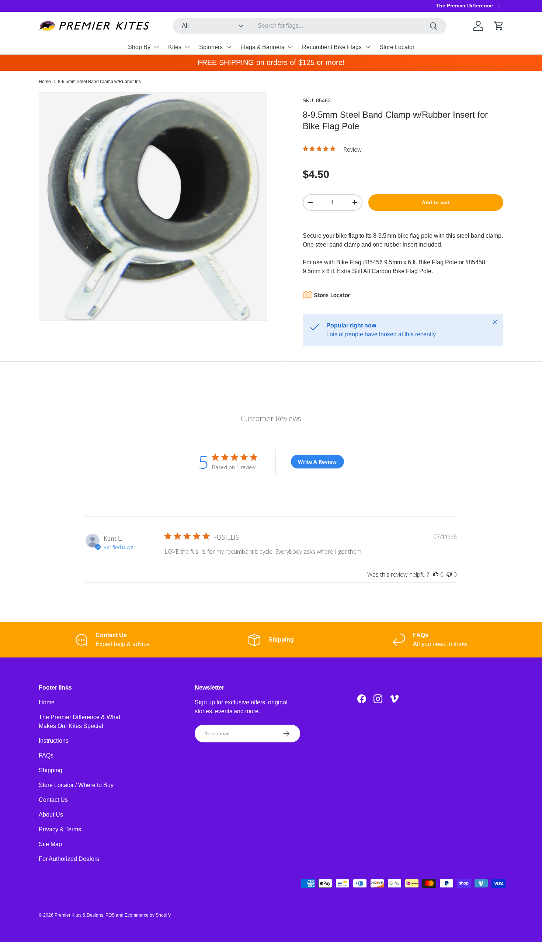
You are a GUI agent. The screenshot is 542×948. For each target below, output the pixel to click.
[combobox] (310, 26)
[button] (499, 26)
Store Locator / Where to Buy (76, 785)
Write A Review (317, 461)
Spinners (211, 47)
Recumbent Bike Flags (332, 47)
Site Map (50, 844)
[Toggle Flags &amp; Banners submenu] (290, 46)
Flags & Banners (262, 47)
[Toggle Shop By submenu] (156, 46)
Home (45, 81)
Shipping (50, 770)
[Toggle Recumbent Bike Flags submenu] (367, 46)
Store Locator (396, 47)
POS (110, 915)
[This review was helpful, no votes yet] (435, 574)
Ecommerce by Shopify (148, 915)
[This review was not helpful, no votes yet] (449, 574)
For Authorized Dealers (69, 859)
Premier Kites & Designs (79, 915)
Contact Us (53, 800)
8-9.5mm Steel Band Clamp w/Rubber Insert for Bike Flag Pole (102, 81)
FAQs (46, 755)
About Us (51, 814)
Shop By (139, 47)
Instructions (54, 741)
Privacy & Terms (60, 829)
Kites (174, 47)
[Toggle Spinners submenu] (228, 46)
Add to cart (436, 202)
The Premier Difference (464, 5)
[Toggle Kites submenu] (187, 46)
